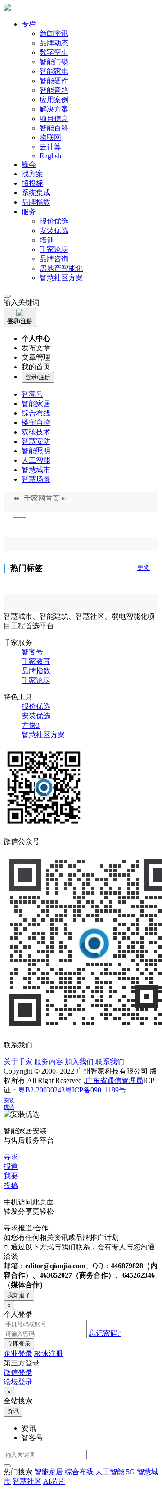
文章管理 (36, 357)
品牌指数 (36, 202)
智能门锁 (54, 62)
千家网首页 (42, 498)
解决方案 (54, 109)
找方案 (32, 174)
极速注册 (48, 1353)
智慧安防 (36, 441)
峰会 (29, 164)
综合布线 (36, 413)
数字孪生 (54, 52)
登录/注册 (37, 377)
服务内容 (48, 1061)
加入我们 (79, 1061)
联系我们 (109, 1061)
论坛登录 (18, 1382)
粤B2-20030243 (41, 1090)
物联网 (50, 137)
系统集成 (36, 193)
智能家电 (54, 71)
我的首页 (36, 367)
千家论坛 (54, 249)
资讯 (13, 1411)
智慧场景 (36, 479)
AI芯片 (54, 1481)
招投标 (32, 183)
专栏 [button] (29, 24)
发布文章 (36, 348)
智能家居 (36, 403)
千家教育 (36, 661)
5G (130, 1472)
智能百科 (54, 128)
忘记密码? (105, 1333)
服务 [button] (29, 211)
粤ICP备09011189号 (95, 1090)
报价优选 (54, 221)
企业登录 (18, 1353)
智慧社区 (27, 1481)
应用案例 (54, 99)
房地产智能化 (61, 268)
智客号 (32, 394)
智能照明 (36, 451)
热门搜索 (18, 1472)
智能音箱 (54, 90)
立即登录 (19, 1343)
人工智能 (36, 460)
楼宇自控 (36, 422)
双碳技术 (36, 432)
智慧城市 (36, 470)
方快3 (31, 725)
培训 (47, 240)
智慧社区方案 (61, 278)
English (50, 156)
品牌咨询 (54, 259)
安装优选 (54, 230)
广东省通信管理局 (114, 1080)
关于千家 (18, 1061)
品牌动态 (54, 43)
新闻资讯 (54, 33)
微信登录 (18, 1372)
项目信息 (54, 118)
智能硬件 (54, 81)
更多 (143, 567)
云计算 (50, 147)
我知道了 (19, 1295)
